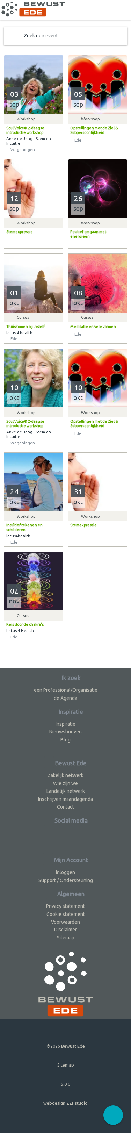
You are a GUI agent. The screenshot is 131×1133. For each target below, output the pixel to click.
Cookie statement (65, 914)
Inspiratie (65, 724)
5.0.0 (65, 1084)
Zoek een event (41, 35)
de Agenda (65, 698)
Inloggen (65, 872)
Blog (65, 740)
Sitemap (65, 937)
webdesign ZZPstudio (65, 1102)
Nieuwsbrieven (65, 731)
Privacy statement (65, 906)
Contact (65, 807)
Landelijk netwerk (65, 791)
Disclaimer (65, 929)
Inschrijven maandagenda (65, 799)
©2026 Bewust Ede (65, 1046)
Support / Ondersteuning (65, 880)
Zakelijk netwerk (65, 775)
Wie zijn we (65, 783)
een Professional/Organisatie (65, 690)
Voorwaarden (65, 922)
